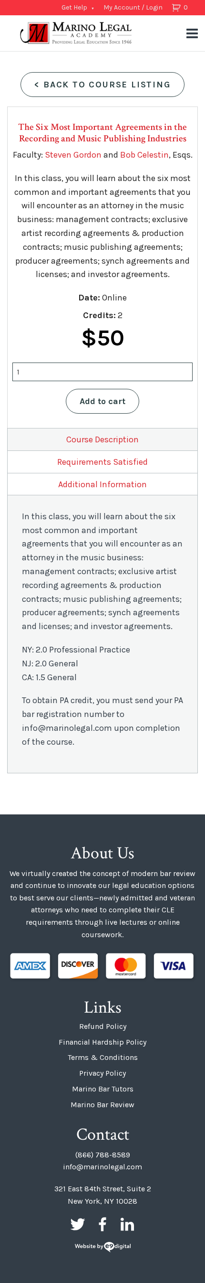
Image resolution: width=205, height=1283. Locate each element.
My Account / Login (133, 7)
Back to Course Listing (102, 84)
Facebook (102, 1224)
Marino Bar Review (102, 1104)
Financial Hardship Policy (102, 1042)
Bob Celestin (144, 155)
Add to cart (102, 401)
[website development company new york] (102, 1247)
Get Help (74, 7)
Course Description (102, 439)
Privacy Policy (102, 1073)
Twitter (77, 1224)
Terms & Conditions (103, 1057)
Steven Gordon (73, 155)
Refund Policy (102, 1026)
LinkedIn (127, 1224)
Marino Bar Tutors (102, 1088)
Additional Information (102, 484)
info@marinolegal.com (102, 1166)
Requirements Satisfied (102, 462)
